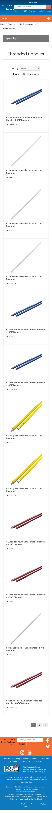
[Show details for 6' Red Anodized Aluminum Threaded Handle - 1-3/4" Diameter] (26, 682)
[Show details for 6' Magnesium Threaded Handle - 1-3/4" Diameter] (26, 628)
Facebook (48, 740)
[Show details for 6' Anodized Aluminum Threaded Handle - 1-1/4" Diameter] (26, 310)
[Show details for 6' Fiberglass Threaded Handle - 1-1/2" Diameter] (26, 416)
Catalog (17, 759)
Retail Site (33, 2)
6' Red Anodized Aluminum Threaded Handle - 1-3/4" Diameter (24, 702)
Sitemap (39, 761)
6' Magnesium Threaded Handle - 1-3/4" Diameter (25, 649)
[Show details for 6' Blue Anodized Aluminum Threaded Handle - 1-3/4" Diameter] (26, 98)
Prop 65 (35, 759)
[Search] (48, 7)
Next (45, 725)
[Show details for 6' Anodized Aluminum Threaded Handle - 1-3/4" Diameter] (26, 576)
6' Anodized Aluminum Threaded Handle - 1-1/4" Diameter (25, 330)
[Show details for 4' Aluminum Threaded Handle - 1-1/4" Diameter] (26, 151)
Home (2, 24)
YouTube (30, 752)
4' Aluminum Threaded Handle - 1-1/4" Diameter (24, 171)
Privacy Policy (27, 761)
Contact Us (7, 759)
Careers (26, 759)
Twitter (48, 746)
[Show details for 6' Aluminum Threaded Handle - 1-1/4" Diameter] (26, 204)
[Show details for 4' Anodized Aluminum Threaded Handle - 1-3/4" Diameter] (26, 522)
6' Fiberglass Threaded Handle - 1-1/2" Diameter (24, 436)
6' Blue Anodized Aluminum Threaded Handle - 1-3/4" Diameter (24, 118)
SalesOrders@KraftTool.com (40, 11)
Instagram (22, 752)
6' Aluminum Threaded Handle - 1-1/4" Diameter (24, 224)
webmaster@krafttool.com (25, 792)
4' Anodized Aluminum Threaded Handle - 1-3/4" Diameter (25, 543)
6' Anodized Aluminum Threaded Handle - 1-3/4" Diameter (25, 596)
